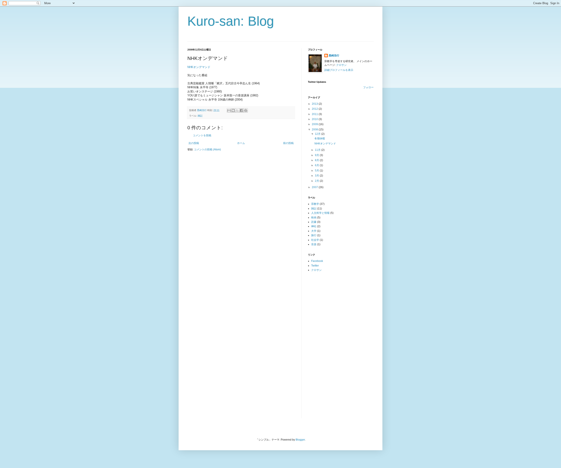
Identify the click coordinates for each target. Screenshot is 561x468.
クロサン (341, 65)
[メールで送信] (229, 110)
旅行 (313, 235)
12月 (318, 133)
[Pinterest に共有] (245, 110)
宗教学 (315, 203)
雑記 (200, 115)
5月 (317, 170)
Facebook (317, 261)
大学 (313, 230)
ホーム (241, 143)
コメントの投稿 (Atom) (207, 149)
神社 (313, 226)
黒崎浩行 (334, 55)
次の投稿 (193, 143)
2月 (317, 180)
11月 (318, 149)
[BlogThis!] (233, 110)
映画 (313, 217)
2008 (315, 129)
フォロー (368, 87)
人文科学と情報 (320, 212)
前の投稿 (288, 143)
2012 (315, 108)
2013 (315, 103)
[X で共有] (237, 110)
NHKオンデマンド (198, 67)
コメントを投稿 (202, 135)
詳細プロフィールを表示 (338, 70)
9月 (317, 155)
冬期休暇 (319, 138)
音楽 (313, 244)
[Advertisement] (325, 345)
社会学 (315, 239)
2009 (315, 124)
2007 (315, 187)
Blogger (300, 439)
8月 (317, 160)
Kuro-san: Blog (230, 21)
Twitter (315, 265)
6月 (317, 165)
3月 (317, 175)
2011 (315, 114)
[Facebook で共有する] (241, 110)
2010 (315, 119)
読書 (313, 221)
